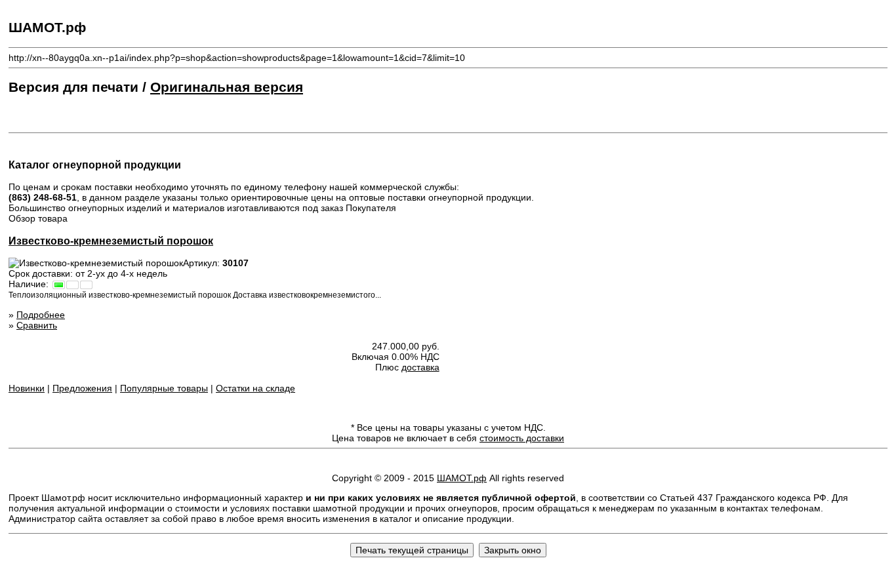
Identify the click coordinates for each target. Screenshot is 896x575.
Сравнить (36, 325)
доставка (420, 367)
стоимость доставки (521, 438)
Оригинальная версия (226, 86)
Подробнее (40, 314)
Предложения (82, 388)
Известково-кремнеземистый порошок (111, 241)
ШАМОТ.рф (462, 478)
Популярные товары (164, 388)
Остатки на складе (255, 388)
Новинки (27, 388)
